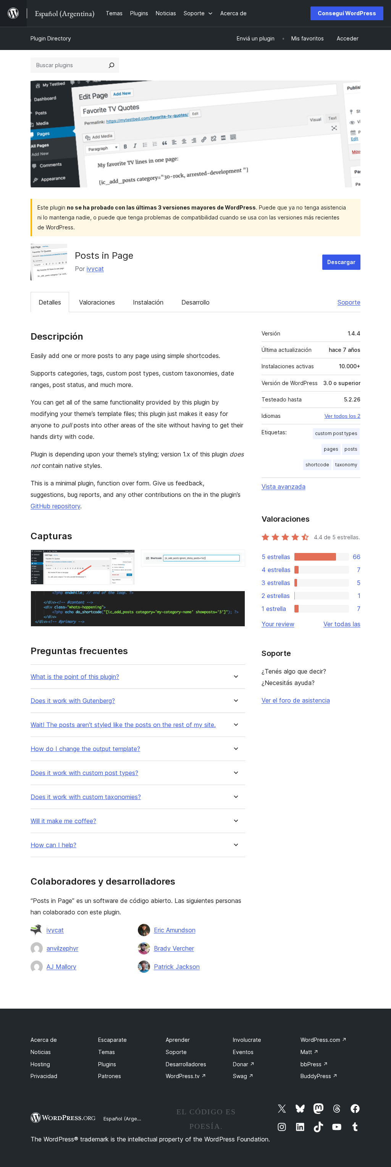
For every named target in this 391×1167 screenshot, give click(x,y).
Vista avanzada (283, 486)
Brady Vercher (174, 948)
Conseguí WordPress (347, 13)
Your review (278, 624)
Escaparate (112, 1039)
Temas (106, 1052)
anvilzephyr (62, 948)
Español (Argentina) (127, 1118)
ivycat (95, 268)
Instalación (148, 302)
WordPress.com (324, 1039)
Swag (243, 1076)
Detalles (50, 302)
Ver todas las (341, 624)
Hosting (40, 1064)
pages (331, 449)
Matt (309, 1052)
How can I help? (53, 845)
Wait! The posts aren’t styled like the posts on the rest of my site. (123, 725)
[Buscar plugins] (111, 65)
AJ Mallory (61, 966)
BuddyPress (319, 1076)
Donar (244, 1064)
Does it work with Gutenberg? (73, 700)
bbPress (314, 1064)
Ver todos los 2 (342, 416)
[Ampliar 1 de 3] (124, 560)
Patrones (109, 1076)
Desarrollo (195, 302)
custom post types (336, 433)
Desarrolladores (186, 1064)
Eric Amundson (175, 930)
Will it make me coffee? (63, 821)
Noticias (41, 1052)
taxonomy (346, 464)
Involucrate (247, 1039)
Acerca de (44, 1039)
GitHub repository (55, 506)
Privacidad (44, 1076)
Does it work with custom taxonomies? (86, 797)
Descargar (341, 262)
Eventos (243, 1052)
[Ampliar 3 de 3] (235, 601)
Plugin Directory (51, 38)
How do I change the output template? (85, 749)
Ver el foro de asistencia (296, 700)
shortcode (317, 464)
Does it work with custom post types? (84, 773)
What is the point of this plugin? (75, 676)
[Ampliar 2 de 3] (235, 560)
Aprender (178, 1039)
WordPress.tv (186, 1076)
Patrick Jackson (177, 966)
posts (350, 449)
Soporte (349, 302)
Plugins (107, 1064)
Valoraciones (97, 302)
